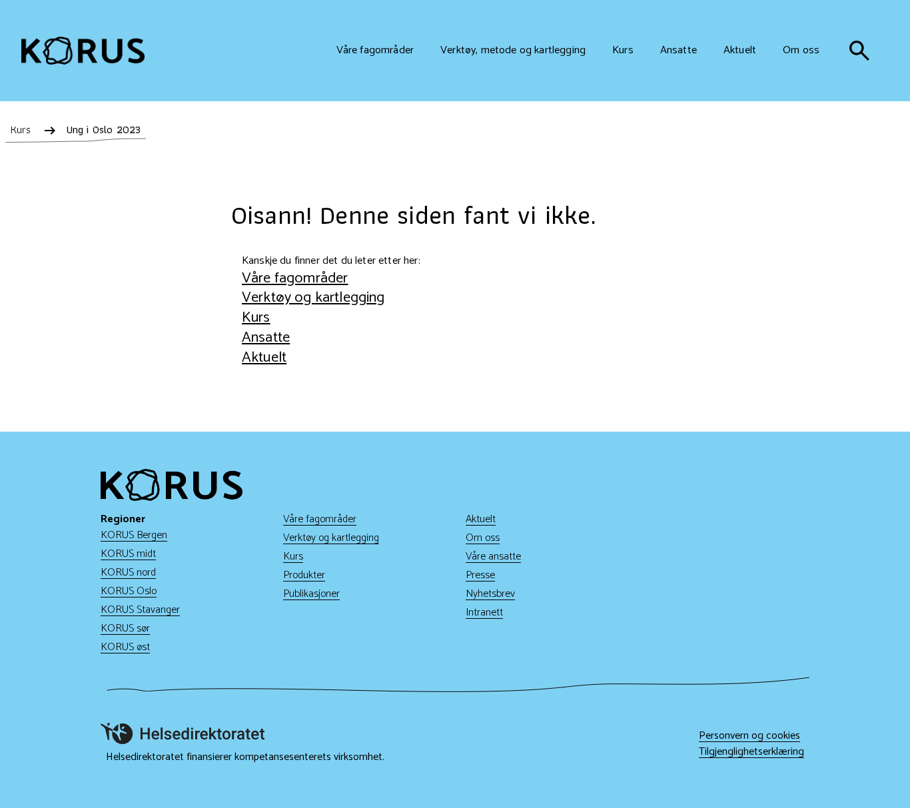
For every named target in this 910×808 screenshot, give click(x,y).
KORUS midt (128, 554)
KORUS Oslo (129, 591)
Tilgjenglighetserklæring (751, 752)
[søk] (859, 50)
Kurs (256, 317)
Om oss (483, 538)
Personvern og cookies (749, 736)
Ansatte (266, 337)
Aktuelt (264, 357)
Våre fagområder (295, 278)
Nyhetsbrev (490, 594)
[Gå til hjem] (83, 51)
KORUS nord (128, 573)
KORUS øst (125, 647)
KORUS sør (125, 628)
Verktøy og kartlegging (313, 297)
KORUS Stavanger (140, 610)
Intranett (484, 612)
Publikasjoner (311, 594)
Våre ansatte (493, 557)
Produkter (304, 575)
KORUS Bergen (134, 535)
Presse (480, 575)
